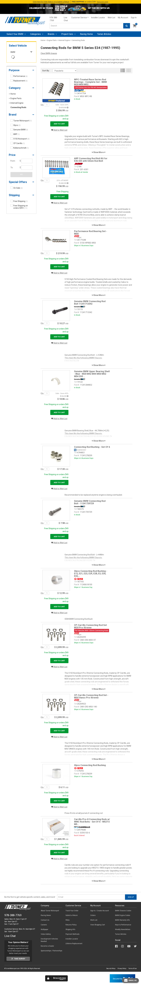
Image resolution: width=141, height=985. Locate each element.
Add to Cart (59, 124)
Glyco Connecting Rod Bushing (90, 765)
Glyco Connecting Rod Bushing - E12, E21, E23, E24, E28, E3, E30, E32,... (90, 573)
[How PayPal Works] (122, 978)
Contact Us (45, 920)
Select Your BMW (15, 34)
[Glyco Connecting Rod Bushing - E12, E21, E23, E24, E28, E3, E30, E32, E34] (56, 580)
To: (11, 167)
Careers (44, 925)
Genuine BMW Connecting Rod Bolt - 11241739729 (89, 502)
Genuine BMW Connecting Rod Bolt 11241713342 (89, 302)
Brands (51, 34)
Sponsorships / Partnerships (51, 951)
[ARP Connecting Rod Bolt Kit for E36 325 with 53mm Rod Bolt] (56, 167)
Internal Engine (64, 40)
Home (43, 40)
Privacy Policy (122, 968)
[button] (21, 71)
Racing (86, 34)
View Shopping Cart (97, 925)
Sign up (131, 897)
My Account (123, 17)
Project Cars (67, 34)
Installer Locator (98, 17)
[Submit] (126, 25)
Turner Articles (120, 934)
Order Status (51, 2)
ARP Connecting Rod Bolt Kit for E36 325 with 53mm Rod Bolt (90, 159)
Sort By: (45, 71)
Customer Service (79, 17)
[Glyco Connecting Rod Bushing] (56, 774)
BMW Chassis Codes (123, 911)
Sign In (134, 17)
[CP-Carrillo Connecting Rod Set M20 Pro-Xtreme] (56, 634)
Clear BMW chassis (49, 53)
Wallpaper (44, 929)
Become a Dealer (47, 946)
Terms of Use (132, 968)
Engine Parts (52, 40)
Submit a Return (72, 915)
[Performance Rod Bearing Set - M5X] (56, 240)
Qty (42, 105)
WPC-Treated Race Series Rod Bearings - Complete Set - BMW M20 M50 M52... (90, 82)
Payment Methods (72, 934)
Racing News (46, 915)
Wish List (111, 17)
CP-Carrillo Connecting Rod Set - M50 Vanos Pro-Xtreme (91, 696)
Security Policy (110, 968)
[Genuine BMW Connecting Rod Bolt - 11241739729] (56, 510)
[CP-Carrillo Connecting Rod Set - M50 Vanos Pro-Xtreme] (56, 704)
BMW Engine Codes (122, 915)
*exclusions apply (102, 2)
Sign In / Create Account (99, 911)
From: (12, 161)
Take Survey (19, 959)
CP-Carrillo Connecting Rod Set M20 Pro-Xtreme (90, 626)
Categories (35, 34)
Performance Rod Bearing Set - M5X (90, 232)
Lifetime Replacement (74, 944)
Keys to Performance (123, 925)
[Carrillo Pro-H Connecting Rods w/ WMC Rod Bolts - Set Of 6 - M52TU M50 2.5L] (56, 827)
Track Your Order (72, 911)
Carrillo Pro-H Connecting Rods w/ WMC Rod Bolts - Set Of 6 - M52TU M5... (92, 822)
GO (21, 174)
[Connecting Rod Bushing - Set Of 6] (56, 456)
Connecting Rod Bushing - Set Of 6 (92, 447)
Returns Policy (71, 925)
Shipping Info (70, 929)
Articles (104, 34)
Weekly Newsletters (122, 929)
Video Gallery (46, 934)
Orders (93, 915)
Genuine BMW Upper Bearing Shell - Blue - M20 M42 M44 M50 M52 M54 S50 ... (92, 374)
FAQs (68, 920)
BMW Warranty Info (122, 920)
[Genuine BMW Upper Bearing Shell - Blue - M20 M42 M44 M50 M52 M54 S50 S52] (56, 380)
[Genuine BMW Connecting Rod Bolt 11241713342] (56, 310)
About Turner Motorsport (50, 911)
